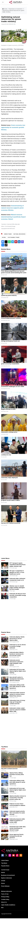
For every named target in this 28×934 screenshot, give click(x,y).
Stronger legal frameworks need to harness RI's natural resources (12, 522)
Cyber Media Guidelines (8, 905)
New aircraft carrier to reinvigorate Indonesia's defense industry (16, 679)
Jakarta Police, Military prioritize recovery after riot (16, 774)
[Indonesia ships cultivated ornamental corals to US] (4, 580)
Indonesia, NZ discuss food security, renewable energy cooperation (17, 595)
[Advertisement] (14, 542)
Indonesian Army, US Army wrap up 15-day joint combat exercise (17, 702)
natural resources (19, 234)
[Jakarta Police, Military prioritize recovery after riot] (4, 775)
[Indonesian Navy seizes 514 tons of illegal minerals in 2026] (14, 399)
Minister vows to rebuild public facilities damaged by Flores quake (16, 587)
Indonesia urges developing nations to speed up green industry (13, 294)
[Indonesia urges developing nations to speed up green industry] (14, 286)
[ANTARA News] (16, 2)
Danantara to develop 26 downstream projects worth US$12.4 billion (13, 499)
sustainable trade (13, 237)
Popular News (5, 632)
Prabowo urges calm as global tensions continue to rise (13, 454)
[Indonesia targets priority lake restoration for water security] (4, 813)
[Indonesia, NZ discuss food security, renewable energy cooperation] (4, 596)
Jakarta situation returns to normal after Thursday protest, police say (17, 797)
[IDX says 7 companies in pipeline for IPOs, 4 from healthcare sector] (4, 573)
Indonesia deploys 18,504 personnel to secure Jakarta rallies (16, 638)
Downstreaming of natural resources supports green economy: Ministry (12, 208)
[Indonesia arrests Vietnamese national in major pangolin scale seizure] (4, 662)
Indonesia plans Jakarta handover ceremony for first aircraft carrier (16, 654)
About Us (4, 902)
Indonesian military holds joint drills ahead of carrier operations (17, 686)
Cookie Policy (5, 899)
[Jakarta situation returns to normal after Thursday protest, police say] (4, 798)
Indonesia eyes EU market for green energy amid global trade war (12, 340)
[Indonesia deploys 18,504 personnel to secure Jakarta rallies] (4, 639)
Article (3, 880)
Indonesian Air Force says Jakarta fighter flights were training (17, 671)
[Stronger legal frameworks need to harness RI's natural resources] (14, 513)
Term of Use (4, 894)
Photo (3, 883)
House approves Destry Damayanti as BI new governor (16, 836)
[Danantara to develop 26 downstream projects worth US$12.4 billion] (14, 490)
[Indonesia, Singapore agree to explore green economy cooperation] (14, 354)
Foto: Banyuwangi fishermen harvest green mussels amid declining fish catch (13, 271)
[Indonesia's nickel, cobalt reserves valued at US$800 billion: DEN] (4, 710)
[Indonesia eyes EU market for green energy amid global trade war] (14, 331)
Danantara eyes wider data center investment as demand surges (17, 828)
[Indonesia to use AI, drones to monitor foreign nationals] (4, 647)
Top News (4, 746)
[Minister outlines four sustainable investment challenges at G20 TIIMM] (14, 377)
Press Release (5, 886)
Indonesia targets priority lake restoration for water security (17, 813)
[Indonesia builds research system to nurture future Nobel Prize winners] (4, 695)
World (3, 872)
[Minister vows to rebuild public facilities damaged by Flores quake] (4, 588)
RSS (2, 907)
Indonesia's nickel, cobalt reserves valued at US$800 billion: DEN (17, 709)
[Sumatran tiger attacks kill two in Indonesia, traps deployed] (14, 468)
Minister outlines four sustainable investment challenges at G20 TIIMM (12, 385)
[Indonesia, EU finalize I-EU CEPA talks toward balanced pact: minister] (14, 308)
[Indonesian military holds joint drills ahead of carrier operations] (4, 687)
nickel (4, 237)
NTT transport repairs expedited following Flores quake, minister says (17, 564)
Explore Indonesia (6, 878)
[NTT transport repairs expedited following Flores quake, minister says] (4, 565)
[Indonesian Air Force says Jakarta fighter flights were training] (4, 671)
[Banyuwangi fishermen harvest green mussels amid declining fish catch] (14, 261)
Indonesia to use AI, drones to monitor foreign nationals (17, 646)
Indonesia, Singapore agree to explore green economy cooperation (13, 362)
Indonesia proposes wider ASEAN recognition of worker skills (17, 820)
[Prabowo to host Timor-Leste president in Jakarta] (4, 806)
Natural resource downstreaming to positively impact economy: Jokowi (13, 217)
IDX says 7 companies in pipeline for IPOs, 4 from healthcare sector (16, 572)
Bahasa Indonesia (6, 891)
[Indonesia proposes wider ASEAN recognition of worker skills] (4, 821)
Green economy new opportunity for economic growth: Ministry (13, 127)
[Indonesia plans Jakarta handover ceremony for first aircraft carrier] (4, 654)
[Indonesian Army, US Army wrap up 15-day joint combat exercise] (4, 702)
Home (6, 9)
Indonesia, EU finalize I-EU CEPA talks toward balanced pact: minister (12, 317)
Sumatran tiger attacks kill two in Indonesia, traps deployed (11, 476)
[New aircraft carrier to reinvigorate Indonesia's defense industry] (4, 679)
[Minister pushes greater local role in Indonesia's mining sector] (14, 422)
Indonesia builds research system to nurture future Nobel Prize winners (17, 694)
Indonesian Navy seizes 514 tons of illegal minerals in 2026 (12, 408)
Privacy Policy (5, 896)
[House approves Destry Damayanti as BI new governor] (4, 836)
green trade (8, 234)
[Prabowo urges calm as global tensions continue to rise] (14, 445)
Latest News (5, 558)
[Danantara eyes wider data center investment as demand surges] (4, 829)
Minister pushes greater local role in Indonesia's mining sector (12, 431)
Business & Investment (15, 9)
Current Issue (5, 869)
